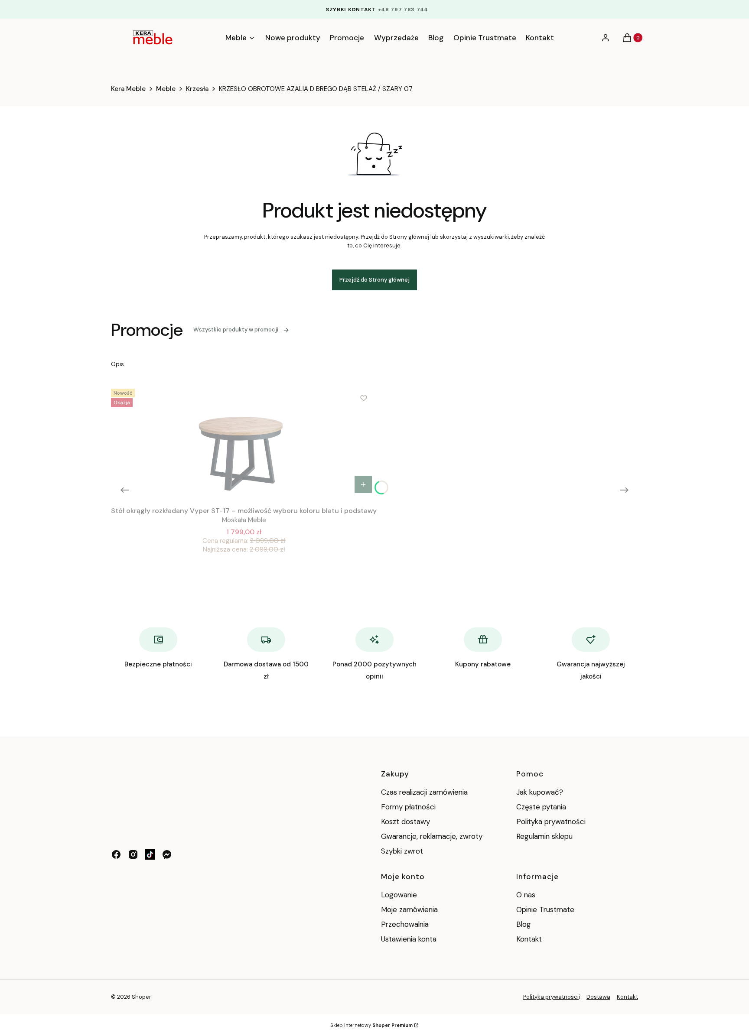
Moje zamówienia (409, 909)
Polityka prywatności (551, 821)
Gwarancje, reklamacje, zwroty (431, 836)
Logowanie (399, 895)
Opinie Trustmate (545, 909)
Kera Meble (128, 88)
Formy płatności (408, 807)
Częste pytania (541, 807)
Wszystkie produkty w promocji (235, 329)
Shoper (141, 996)
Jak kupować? (539, 792)
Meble (166, 88)
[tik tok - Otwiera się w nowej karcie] (150, 854)
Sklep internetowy (371, 1025)
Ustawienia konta (408, 939)
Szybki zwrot (402, 851)
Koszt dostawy (405, 821)
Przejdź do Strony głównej (374, 279)
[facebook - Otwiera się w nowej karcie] (116, 854)
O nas (525, 895)
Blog (523, 924)
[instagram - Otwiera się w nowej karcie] (133, 854)
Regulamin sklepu (544, 836)
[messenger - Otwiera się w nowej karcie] (167, 854)
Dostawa (598, 996)
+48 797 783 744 (403, 9)
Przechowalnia (405, 924)
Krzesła (197, 88)
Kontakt (529, 939)
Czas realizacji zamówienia (424, 792)
